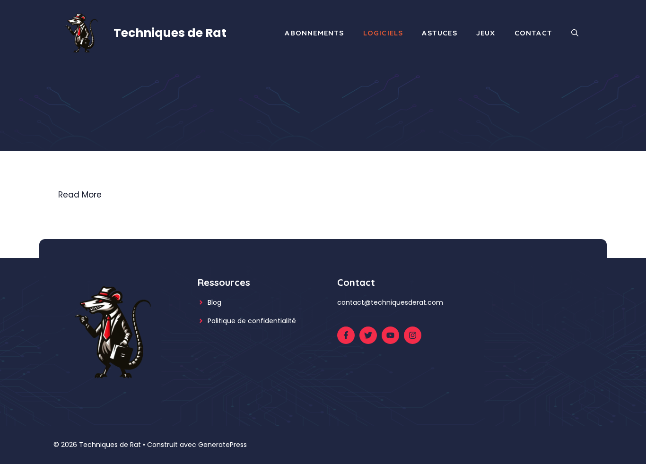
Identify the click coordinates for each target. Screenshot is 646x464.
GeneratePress (222, 444)
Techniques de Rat (170, 33)
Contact (533, 32)
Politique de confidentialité (252, 321)
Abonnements (314, 32)
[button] (575, 33)
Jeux (486, 32)
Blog (214, 302)
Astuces (439, 32)
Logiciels (383, 32)
